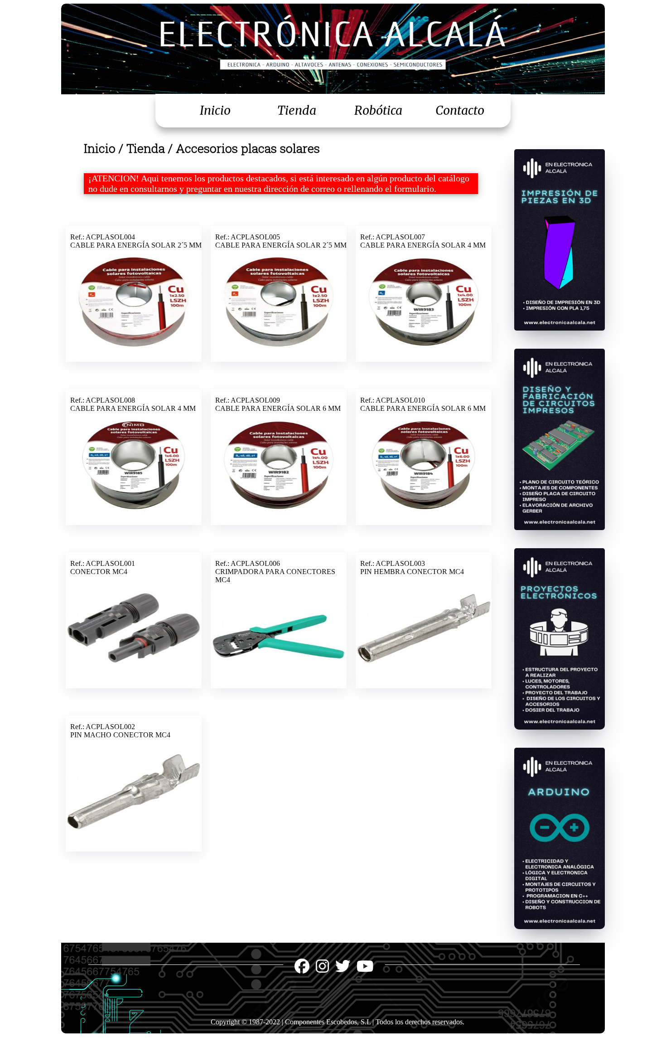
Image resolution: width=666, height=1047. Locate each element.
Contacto (459, 110)
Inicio (215, 110)
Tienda (296, 110)
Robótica (378, 110)
